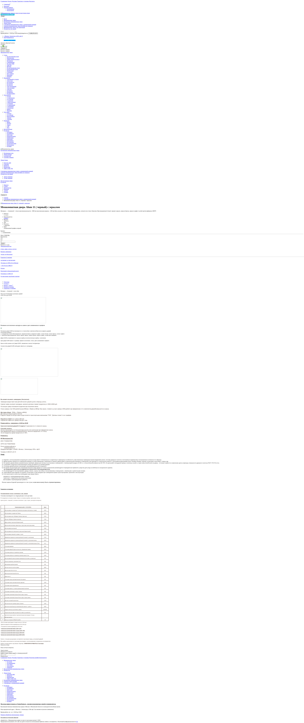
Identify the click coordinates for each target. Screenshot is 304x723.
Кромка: (3, 231)
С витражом (10, 106)
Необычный (10, 70)
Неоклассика (10, 58)
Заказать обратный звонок (8, 43)
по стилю (9, 661)
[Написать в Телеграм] (5, 46)
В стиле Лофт (10, 63)
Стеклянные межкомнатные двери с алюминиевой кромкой (20, 24)
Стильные (9, 72)
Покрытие (6, 120)
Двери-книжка (8, 154)
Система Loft (7, 156)
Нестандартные (8, 129)
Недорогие (10, 61)
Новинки (6, 189)
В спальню (10, 83)
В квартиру (10, 92)
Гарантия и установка (23, 1)
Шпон (8, 122)
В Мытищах (10, 137)
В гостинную (10, 82)
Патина (9, 123)
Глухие (9, 96)
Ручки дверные (8, 178)
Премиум (6, 165)
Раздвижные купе (8, 153)
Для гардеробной (11, 86)
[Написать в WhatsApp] (3, 46)
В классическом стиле (13, 56)
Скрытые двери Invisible (10, 681)
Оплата (10, 1)
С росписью (10, 108)
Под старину (10, 73)
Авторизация (10, 9)
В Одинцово (10, 142)
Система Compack (9, 157)
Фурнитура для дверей (10, 29)
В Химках (9, 132)
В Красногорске (11, 136)
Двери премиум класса (13, 59)
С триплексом (11, 98)
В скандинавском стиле (13, 68)
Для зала (9, 89)
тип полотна (10, 666)
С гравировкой (11, 105)
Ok (77, 721)
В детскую (10, 85)
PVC (8, 127)
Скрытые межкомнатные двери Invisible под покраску (18, 26)
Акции (6, 190)
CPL (8, 126)
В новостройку (11, 93)
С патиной (10, 103)
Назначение (7, 78)
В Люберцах (10, 133)
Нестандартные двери (7, 181)
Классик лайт (7, 162)
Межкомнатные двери (10, 20)
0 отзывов (6, 215)
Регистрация (10, 10)
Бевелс (9, 109)
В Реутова (9, 135)
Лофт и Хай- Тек (8, 168)
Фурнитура (7, 670)
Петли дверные (8, 176)
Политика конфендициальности (38, 657)
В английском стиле (12, 69)
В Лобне (9, 146)
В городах (6, 130)
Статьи (6, 186)
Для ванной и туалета (13, 79)
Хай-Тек (9, 65)
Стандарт (6, 164)
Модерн (9, 66)
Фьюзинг (9, 110)
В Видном (10, 139)
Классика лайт (11, 674)
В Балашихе (10, 140)
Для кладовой (10, 88)
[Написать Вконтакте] (1, 46)
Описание (6, 282)
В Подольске (10, 145)
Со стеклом (10, 99)
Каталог (5, 51)
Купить (3, 243)
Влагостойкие (11, 116)
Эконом (9, 118)
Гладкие (9, 113)
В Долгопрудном (11, 143)
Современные (10, 62)
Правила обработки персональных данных (12, 714)
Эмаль (8, 125)
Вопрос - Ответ (8, 285)
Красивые (9, 75)
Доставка (14, 1)
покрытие (9, 667)
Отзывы (6, 192)
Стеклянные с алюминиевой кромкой (14, 683)
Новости (6, 185)
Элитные (9, 119)
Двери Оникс (7, 23)
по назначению (11, 663)
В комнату (10, 90)
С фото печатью (11, 102)
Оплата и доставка (9, 287)
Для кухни (10, 80)
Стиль (5, 55)
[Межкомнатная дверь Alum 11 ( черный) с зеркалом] (15, 203)
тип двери (9, 664)
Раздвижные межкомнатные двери (13, 21)
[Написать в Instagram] (6, 46)
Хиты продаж (7, 187)
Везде (5, 19)
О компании (4, 1)
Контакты (32, 1)
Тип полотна (7, 95)
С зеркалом (10, 100)
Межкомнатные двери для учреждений (14, 27)
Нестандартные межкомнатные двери (14, 669)
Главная (6, 197)
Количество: (4, 236)
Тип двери (7, 112)
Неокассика (7, 167)
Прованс (9, 76)
